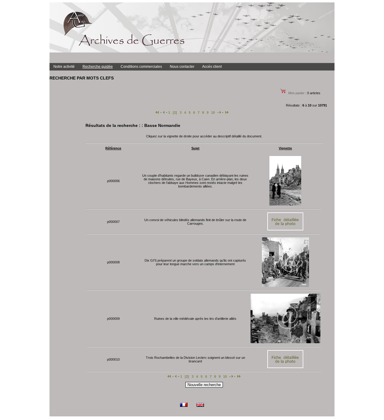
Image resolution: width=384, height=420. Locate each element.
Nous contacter (182, 66)
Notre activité (64, 66)
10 (213, 112)
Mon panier (296, 93)
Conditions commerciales (141, 66)
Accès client (212, 66)
